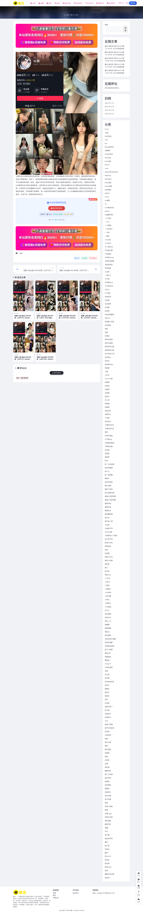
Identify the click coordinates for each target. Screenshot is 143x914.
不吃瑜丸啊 (109, 250)
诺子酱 (107, 835)
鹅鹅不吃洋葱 (109, 874)
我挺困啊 (108, 628)
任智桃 (107, 300)
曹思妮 (107, 660)
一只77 (107, 222)
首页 (34, 3)
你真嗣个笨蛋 (109, 321)
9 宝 (106, 140)
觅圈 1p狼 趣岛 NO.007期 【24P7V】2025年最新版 (22, 318)
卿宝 (106, 432)
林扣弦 (107, 696)
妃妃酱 (107, 553)
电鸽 (58, 3)
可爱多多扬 (109, 446)
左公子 (107, 610)
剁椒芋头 (108, 414)
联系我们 (112, 3)
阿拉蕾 (107, 863)
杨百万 (107, 692)
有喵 (106, 671)
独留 (106, 739)
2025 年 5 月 (109, 110)
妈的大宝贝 (109, 557)
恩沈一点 (108, 621)
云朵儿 (107, 289)
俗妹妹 (107, 336)
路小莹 (107, 845)
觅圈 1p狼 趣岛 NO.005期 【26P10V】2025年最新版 (45, 359)
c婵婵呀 (107, 150)
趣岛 (50, 3)
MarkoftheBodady (111, 172)
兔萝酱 (107, 368)
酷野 (106, 853)
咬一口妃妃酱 (109, 464)
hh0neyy (108, 158)
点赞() (94, 258)
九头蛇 (107, 272)
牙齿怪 (107, 731)
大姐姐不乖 (109, 528)
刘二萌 (107, 400)
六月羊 (107, 375)
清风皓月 (108, 714)
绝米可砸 (108, 796)
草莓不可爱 (109, 817)
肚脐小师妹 (109, 806)
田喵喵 (107, 753)
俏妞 (106, 329)
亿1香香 (107, 293)
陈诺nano (108, 867)
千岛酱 (107, 418)
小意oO (107, 582)
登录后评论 (57, 373)
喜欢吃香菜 (109, 482)
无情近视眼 (109, 642)
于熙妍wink (109, 282)
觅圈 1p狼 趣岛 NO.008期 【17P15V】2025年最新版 (67, 318)
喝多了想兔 (109, 489)
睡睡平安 (108, 771)
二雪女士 (108, 275)
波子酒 (107, 710)
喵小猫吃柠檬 (109, 493)
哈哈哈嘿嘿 (109, 468)
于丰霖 (107, 279)
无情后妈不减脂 (110, 639)
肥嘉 (106, 810)
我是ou (107, 632)
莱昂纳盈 (108, 821)
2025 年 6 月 (109, 106)
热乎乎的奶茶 (109, 728)
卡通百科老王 (109, 425)
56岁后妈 (108, 136)
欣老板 (107, 703)
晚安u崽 (107, 653)
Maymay (108, 175)
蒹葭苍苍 (108, 824)
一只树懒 (108, 225)
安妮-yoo (108, 575)
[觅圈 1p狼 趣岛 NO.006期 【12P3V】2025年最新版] (90, 296)
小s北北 (107, 578)
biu (106, 143)
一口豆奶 (108, 218)
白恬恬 (107, 760)
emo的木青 (109, 154)
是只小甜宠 (109, 649)
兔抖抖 (107, 361)
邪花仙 (107, 849)
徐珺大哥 (108, 617)
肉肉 (106, 803)
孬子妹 (107, 571)
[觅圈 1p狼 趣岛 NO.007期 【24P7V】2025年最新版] (23, 296)
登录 (133, 3)
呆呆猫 (107, 450)
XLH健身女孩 (109, 207)
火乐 (106, 721)
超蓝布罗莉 (109, 838)
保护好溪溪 (109, 339)
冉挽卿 (107, 382)
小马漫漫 (108, 607)
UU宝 (107, 197)
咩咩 (106, 461)
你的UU (107, 318)
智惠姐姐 (108, 657)
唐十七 (107, 471)
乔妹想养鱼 (109, 264)
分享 (77, 258)
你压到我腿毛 (109, 314)
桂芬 (106, 699)
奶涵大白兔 (109, 543)
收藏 (85, 258)
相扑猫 (107, 767)
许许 (106, 831)
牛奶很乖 (108, 735)
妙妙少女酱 (109, 560)
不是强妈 (108, 254)
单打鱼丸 (108, 421)
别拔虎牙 (108, 411)
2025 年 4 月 (109, 114)
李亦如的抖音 (109, 682)
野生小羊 (108, 856)
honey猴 (108, 161)
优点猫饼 (108, 304)
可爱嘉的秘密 (109, 443)
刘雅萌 (107, 403)
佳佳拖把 (108, 325)
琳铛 (106, 746)
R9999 (107, 193)
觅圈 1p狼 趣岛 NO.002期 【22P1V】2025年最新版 (22, 359)
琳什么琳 (108, 742)
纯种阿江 (108, 792)
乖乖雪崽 (108, 268)
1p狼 (67, 15)
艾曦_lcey (108, 813)
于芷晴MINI (109, 286)
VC (106, 204)
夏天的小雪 (109, 521)
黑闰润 (107, 878)
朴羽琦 (107, 678)
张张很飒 (108, 614)
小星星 (107, 585)
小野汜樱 (108, 596)
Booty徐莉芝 (109, 147)
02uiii (107, 129)
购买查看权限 (57, 208)
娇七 (106, 567)
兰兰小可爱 (109, 379)
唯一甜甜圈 (109, 475)
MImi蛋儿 (108, 179)
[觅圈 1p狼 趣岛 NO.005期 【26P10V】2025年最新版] (45, 337)
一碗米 (107, 236)
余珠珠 (107, 311)
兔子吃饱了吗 (109, 354)
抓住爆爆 (108, 635)
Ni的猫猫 (108, 190)
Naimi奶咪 (108, 186)
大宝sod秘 (108, 532)
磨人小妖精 (109, 774)
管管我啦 (108, 785)
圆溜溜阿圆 (109, 514)
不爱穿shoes (109, 257)
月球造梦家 (109, 667)
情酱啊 (107, 624)
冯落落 (107, 389)
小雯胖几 (108, 603)
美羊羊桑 (108, 799)
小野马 (107, 600)
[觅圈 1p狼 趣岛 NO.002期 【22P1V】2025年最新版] (23, 337)
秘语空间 (68, 3)
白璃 (106, 764)
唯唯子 (107, 478)
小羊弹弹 (108, 592)
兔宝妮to (108, 357)
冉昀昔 (107, 386)
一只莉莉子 (109, 229)
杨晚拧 (107, 689)
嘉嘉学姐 (108, 503)
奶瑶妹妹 (108, 546)
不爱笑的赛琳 (109, 261)
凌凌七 (107, 396)
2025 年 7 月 (109, 103)
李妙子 (107, 685)
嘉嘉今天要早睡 (110, 496)
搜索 (106, 25)
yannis (107, 211)
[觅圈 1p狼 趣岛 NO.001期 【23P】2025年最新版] (45, 296)
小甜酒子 (108, 589)
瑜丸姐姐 (108, 749)
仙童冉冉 (108, 297)
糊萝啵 (107, 788)
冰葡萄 (107, 393)
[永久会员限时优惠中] (56, 36)
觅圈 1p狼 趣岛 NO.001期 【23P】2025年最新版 (45, 318)
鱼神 (106, 870)
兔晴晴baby (109, 364)
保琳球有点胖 (109, 346)
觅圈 (42, 3)
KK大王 (107, 165)
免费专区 (101, 3)
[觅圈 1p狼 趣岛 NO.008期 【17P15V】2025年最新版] (68, 296)
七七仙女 (108, 240)
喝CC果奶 (108, 485)
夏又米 (107, 518)
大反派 (107, 525)
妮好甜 (107, 564)
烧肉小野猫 (109, 724)
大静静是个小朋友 (111, 535)
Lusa (106, 168)
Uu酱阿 (107, 200)
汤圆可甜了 (109, 706)
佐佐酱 (107, 307)
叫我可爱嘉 (109, 436)
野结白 (107, 860)
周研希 (107, 457)
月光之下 (108, 664)
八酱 (106, 371)
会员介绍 (90, 3)
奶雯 (106, 550)
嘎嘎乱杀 (108, 510)
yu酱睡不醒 (109, 215)
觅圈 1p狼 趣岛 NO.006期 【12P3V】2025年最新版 (89, 318)
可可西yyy (108, 439)
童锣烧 (107, 781)
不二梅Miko (109, 247)
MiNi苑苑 (108, 182)
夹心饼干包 (109, 539)
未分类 (107, 674)
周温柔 (107, 453)
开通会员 (56, 898)
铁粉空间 (79, 3)
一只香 (107, 232)
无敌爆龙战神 (109, 646)
